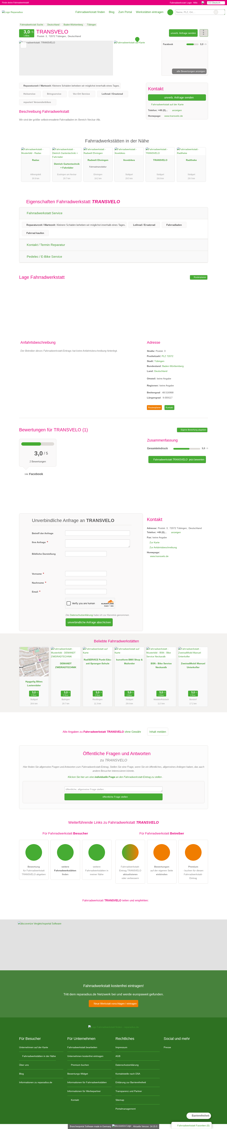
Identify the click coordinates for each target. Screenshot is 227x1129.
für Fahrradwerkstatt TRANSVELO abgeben (34, 870)
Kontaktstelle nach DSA (127, 1073)
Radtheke (191, 160)
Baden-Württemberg (173, 366)
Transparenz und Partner (128, 1091)
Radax (35, 160)
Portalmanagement (125, 1108)
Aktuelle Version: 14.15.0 (145, 1126)
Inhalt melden (157, 731)
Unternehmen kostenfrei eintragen (85, 1056)
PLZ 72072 (167, 356)
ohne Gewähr (133, 731)
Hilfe (195, 2)
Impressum (121, 1047)
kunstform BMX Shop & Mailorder (129, 661)
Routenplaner (199, 277)
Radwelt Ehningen (98, 160)
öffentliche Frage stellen (115, 796)
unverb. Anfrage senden (183, 33)
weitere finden (65, 870)
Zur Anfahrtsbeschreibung (163, 547)
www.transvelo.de (173, 116)
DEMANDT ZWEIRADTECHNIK (65, 665)
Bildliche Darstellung (44, 554)
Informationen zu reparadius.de (35, 1082)
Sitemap (119, 1100)
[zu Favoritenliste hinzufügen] (23, 45)
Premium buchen (79, 1065)
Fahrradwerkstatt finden (90, 12)
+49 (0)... (163, 110)
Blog (111, 12)
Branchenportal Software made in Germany (90, 1126)
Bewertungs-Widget (77, 1073)
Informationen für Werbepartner (84, 1091)
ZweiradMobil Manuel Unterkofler (193, 665)
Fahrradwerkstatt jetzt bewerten (178, 459)
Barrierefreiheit (200, 1115)
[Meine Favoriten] (170, 12)
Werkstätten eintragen (149, 12)
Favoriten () (193, 1125)
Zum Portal (125, 12)
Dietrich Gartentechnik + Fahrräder (67, 166)
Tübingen (159, 361)
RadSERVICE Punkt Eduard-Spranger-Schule (98, 661)
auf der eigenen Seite (161, 870)
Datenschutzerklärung (81, 615)
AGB (117, 1056)
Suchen (222, 12)
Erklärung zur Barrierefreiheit (130, 1082)
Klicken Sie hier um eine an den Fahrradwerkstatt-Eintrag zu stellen (114, 777)
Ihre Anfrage (39, 542)
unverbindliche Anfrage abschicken (89, 622)
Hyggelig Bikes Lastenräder (34, 683)
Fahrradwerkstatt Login (180, 2)
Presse (167, 1047)
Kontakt (169, 407)
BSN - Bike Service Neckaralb (161, 665)
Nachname (38, 582)
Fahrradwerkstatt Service (44, 213)
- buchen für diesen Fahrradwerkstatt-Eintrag (193, 872)
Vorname (37, 573)
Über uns (24, 1065)
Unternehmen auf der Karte (33, 1047)
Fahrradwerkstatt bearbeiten (82, 1047)
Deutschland (160, 371)
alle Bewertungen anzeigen (190, 71)
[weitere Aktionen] (204, 33)
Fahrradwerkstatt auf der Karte (167, 104)
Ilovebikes (129, 160)
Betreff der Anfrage (42, 533)
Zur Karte (155, 542)
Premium (201, 143)
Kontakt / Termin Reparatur (45, 245)
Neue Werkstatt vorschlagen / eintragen (115, 1003)
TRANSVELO (160, 160)
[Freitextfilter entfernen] (216, 12)
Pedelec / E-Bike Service (44, 256)
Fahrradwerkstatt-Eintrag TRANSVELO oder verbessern (130, 872)
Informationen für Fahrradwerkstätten (87, 1082)
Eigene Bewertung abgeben (193, 430)
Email (35, 591)
